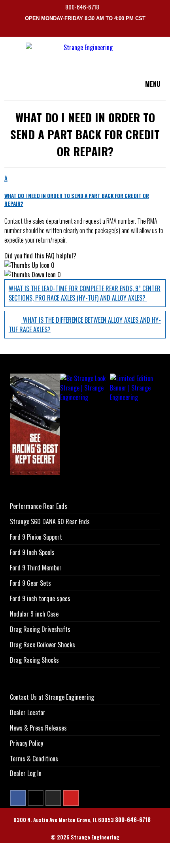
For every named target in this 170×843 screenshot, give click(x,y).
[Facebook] (18, 798)
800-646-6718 (82, 7)
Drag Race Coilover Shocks (42, 644)
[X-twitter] (35, 798)
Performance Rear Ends (38, 506)
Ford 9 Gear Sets (30, 583)
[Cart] (165, 31)
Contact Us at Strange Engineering (52, 697)
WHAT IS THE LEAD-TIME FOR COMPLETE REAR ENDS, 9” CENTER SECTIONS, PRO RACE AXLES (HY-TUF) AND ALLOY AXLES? (85, 293)
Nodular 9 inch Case (34, 614)
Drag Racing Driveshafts (40, 629)
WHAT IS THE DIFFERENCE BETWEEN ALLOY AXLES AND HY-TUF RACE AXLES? (85, 324)
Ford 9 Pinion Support (36, 537)
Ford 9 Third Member (36, 567)
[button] (85, 190)
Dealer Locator (27, 712)
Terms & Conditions (34, 758)
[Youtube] (71, 798)
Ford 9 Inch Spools (32, 552)
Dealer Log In (26, 773)
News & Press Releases (38, 728)
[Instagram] (53, 798)
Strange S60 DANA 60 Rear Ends (50, 521)
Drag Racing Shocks (34, 660)
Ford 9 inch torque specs (40, 598)
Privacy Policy (26, 743)
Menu (152, 84)
